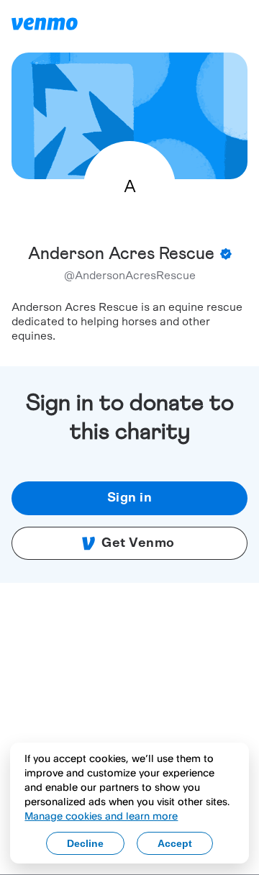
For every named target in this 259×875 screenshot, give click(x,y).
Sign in (130, 497)
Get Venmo (138, 543)
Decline (85, 843)
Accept (175, 843)
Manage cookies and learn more (101, 816)
